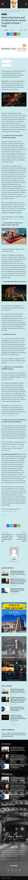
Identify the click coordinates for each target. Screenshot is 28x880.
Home (3, 10)
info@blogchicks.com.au (14, 859)
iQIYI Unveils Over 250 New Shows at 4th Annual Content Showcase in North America (20, 538)
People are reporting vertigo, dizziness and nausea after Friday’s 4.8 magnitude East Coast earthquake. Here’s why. (14, 734)
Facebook (17, 446)
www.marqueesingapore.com (10, 415)
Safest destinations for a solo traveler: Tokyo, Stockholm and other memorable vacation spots (7, 538)
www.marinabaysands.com (9, 511)
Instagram (9, 446)
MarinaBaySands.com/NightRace (17, 219)
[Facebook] (8, 34)
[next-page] (5, 596)
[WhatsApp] (18, 34)
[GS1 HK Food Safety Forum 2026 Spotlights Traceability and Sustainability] (5, 590)
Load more (13, 725)
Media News (8, 10)
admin (6, 30)
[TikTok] (15, 870)
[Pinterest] (15, 34)
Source (4, 515)
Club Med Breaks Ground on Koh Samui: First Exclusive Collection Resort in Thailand (17, 573)
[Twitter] (11, 34)
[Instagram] (12, 870)
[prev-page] (3, 596)
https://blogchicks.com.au (14, 561)
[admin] (3, 30)
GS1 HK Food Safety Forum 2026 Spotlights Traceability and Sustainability (17, 590)
